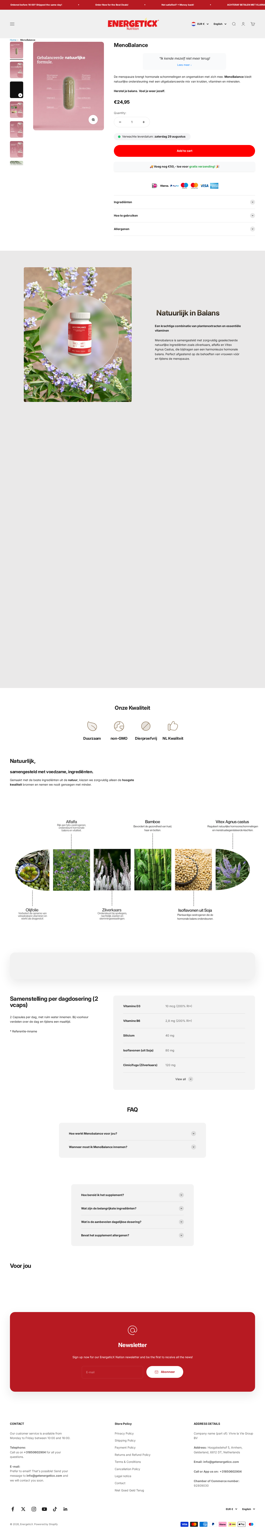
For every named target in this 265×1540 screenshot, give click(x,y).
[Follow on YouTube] (44, 1509)
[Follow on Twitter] (23, 1509)
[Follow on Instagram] (34, 1509)
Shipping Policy (125, 1440)
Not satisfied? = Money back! (164, 4)
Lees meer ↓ (184, 64)
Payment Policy (125, 1447)
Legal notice (123, 1476)
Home (13, 39)
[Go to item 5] (16, 130)
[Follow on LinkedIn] (65, 1509)
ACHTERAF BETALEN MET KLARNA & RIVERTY (239, 4)
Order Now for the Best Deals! (98, 4)
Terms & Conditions (128, 1461)
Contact (120, 1483)
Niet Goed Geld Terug (129, 1490)
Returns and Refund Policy (133, 1454)
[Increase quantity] (144, 122)
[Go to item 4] (16, 110)
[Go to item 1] (16, 51)
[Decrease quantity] (120, 122)
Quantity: (120, 113)
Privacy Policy (124, 1433)
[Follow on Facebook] (13, 1509)
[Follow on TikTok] (55, 1509)
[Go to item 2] (16, 70)
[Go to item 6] (16, 150)
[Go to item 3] (16, 90)
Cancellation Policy (127, 1469)
